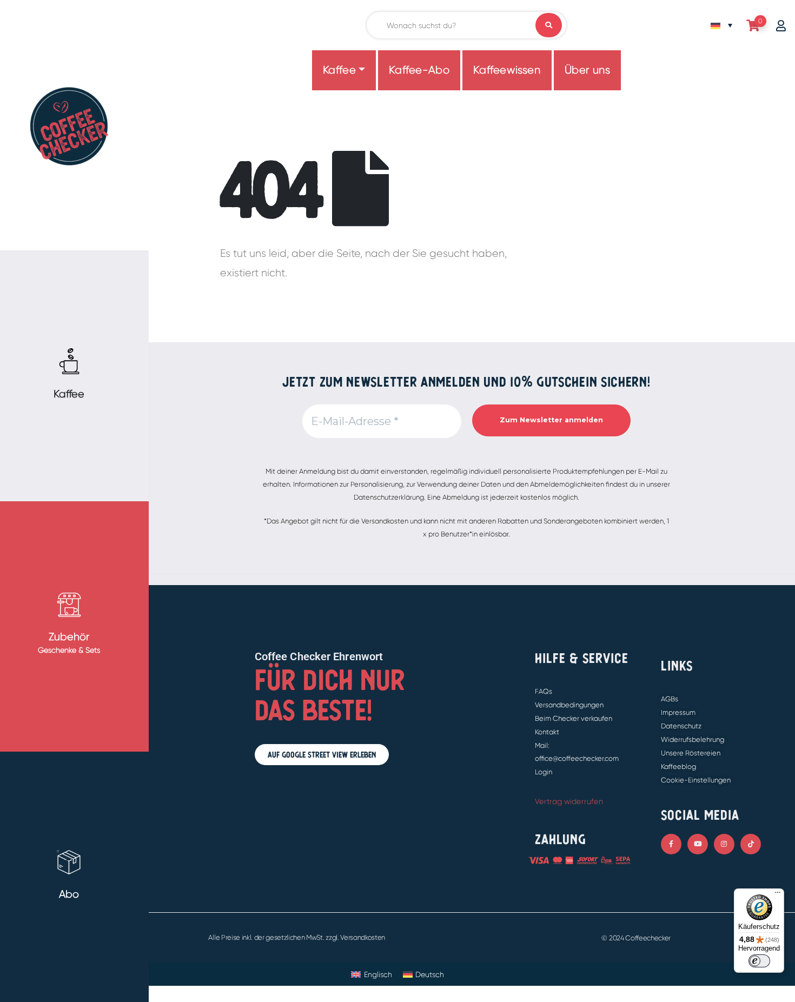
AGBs (669, 699)
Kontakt (547, 732)
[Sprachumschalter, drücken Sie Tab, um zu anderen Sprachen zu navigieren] (721, 25)
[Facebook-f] (671, 844)
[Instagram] (724, 844)
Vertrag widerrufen (569, 801)
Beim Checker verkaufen (573, 718)
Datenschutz (681, 726)
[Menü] (777, 894)
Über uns (588, 70)
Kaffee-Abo (419, 70)
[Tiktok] (750, 844)
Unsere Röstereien (690, 753)
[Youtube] (697, 844)
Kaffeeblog (678, 766)
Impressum (678, 712)
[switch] (759, 960)
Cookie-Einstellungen (696, 780)
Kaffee (339, 70)
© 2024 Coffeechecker (636, 938)
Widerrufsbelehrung (692, 739)
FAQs (543, 691)
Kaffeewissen (506, 70)
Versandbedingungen (569, 705)
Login (543, 772)
